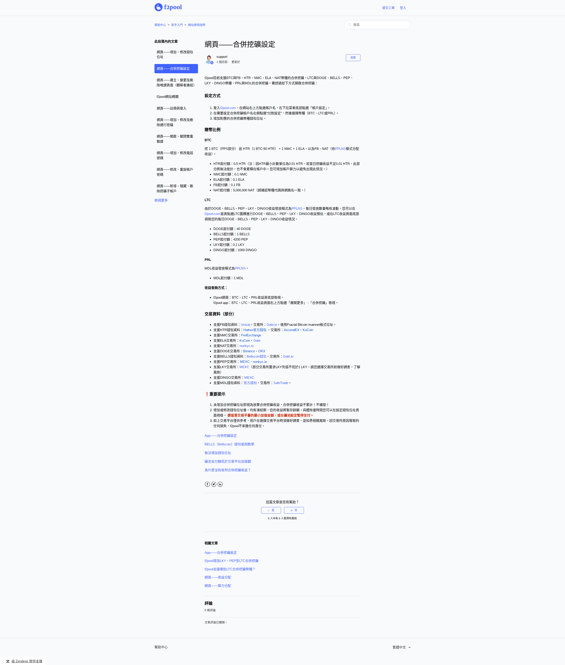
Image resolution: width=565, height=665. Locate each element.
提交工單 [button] (388, 7)
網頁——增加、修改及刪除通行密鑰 (175, 122)
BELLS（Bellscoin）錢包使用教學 (229, 444)
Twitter (214, 484)
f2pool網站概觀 (168, 96)
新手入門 (177, 24)
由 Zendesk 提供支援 (26, 661)
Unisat (245, 324)
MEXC (244, 367)
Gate (256, 340)
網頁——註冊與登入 (171, 108)
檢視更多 (161, 200)
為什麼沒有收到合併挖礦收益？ (228, 470)
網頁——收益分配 (218, 577)
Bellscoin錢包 (256, 356)
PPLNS (340, 149)
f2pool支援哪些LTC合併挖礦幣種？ (230, 569)
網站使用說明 (196, 24)
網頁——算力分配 (218, 586)
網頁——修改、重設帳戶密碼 (175, 172)
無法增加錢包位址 (218, 453)
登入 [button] (403, 7)
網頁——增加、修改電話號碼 (175, 155)
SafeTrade (280, 383)
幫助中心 (160, 24)
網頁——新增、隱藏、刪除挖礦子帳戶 (175, 188)
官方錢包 (250, 383)
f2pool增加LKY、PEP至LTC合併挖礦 (231, 561)
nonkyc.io (247, 346)
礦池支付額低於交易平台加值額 (228, 461)
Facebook (207, 484)
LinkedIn (220, 484)
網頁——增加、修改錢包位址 (175, 54)
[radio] (271, 510)
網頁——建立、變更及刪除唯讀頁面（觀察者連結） (176, 82)
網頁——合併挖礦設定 (173, 68)
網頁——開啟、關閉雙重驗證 (175, 138)
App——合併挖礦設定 (221, 435)
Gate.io (272, 324)
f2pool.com (228, 108)
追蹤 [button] (353, 57)
